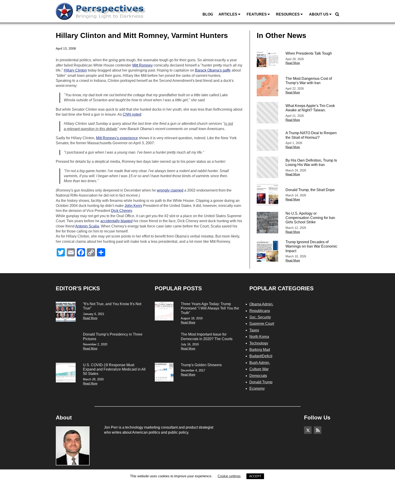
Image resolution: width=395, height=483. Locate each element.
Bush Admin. (259, 363)
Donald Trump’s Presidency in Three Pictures (112, 336)
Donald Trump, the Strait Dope (310, 190)
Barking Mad (259, 350)
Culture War (259, 369)
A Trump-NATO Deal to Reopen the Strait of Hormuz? (311, 135)
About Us (318, 14)
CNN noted (132, 114)
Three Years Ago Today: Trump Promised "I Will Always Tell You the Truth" (210, 308)
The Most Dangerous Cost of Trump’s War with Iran (309, 81)
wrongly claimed (170, 190)
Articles (228, 14)
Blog (208, 14)
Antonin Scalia (87, 226)
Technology (258, 343)
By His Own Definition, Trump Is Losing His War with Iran (311, 162)
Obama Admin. (261, 304)
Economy (257, 388)
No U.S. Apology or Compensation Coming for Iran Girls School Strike (310, 217)
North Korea (259, 337)
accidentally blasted (116, 221)
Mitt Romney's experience (117, 138)
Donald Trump (260, 382)
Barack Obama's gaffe (213, 70)
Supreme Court (261, 324)
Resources (288, 14)
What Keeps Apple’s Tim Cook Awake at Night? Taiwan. (310, 108)
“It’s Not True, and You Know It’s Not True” (112, 306)
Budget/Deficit (260, 356)
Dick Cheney (121, 211)
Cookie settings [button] (229, 476)
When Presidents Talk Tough (309, 53)
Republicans (259, 311)
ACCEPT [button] (255, 476)
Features (257, 14)
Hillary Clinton (75, 70)
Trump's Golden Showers (201, 365)
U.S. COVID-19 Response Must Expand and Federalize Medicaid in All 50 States (114, 369)
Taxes (254, 330)
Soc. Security (260, 317)
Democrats (258, 376)
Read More (293, 63)
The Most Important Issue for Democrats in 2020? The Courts (206, 336)
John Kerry (133, 206)
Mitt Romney (142, 65)
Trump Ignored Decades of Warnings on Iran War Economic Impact (311, 246)
